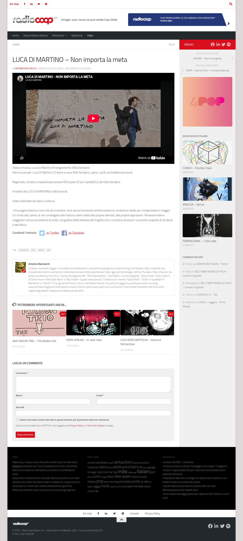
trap (95, 490)
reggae (97, 486)
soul (124, 486)
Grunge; (92, 472)
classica (137, 462)
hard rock (102, 472)
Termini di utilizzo (95, 425)
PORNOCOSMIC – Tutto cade (199, 241)
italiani (41, 250)
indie (33, 250)
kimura (90, 477)
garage (151, 467)
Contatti (134, 513)
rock (105, 485)
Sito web (20, 407)
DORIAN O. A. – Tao (207, 294)
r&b (141, 482)
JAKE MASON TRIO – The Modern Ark (34, 341)
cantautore (23, 250)
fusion (145, 467)
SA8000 (16, 466)
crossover (93, 467)
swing (90, 491)
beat (98, 462)
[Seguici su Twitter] (223, 44)
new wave (122, 476)
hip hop (113, 472)
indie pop (132, 472)
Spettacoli (76, 35)
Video (90, 35)
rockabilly (113, 486)
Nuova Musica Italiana (35, 35)
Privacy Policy (76, 425)
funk (139, 467)
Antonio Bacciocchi (25, 68)
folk (133, 467)
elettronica (121, 467)
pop (48, 250)
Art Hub (14, 4)
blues (104, 462)
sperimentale (135, 486)
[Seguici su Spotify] (229, 44)
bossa (110, 463)
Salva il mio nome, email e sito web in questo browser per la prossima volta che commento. (64, 419)
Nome (19, 395)
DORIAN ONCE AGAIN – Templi (212, 263)
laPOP (96, 476)
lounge (103, 477)
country (145, 462)
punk (136, 481)
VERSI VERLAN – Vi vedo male (84, 340)
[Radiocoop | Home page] (35, 20)
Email (100, 395)
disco (111, 467)
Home (15, 35)
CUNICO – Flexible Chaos (197, 168)
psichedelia (125, 481)
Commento (22, 373)
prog (115, 481)
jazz (152, 472)
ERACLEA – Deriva (193, 204)
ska (119, 486)
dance (104, 467)
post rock (108, 481)
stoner (147, 486)
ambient (91, 462)
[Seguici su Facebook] (213, 44)
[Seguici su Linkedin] (218, 44)
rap (146, 481)
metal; (110, 476)
